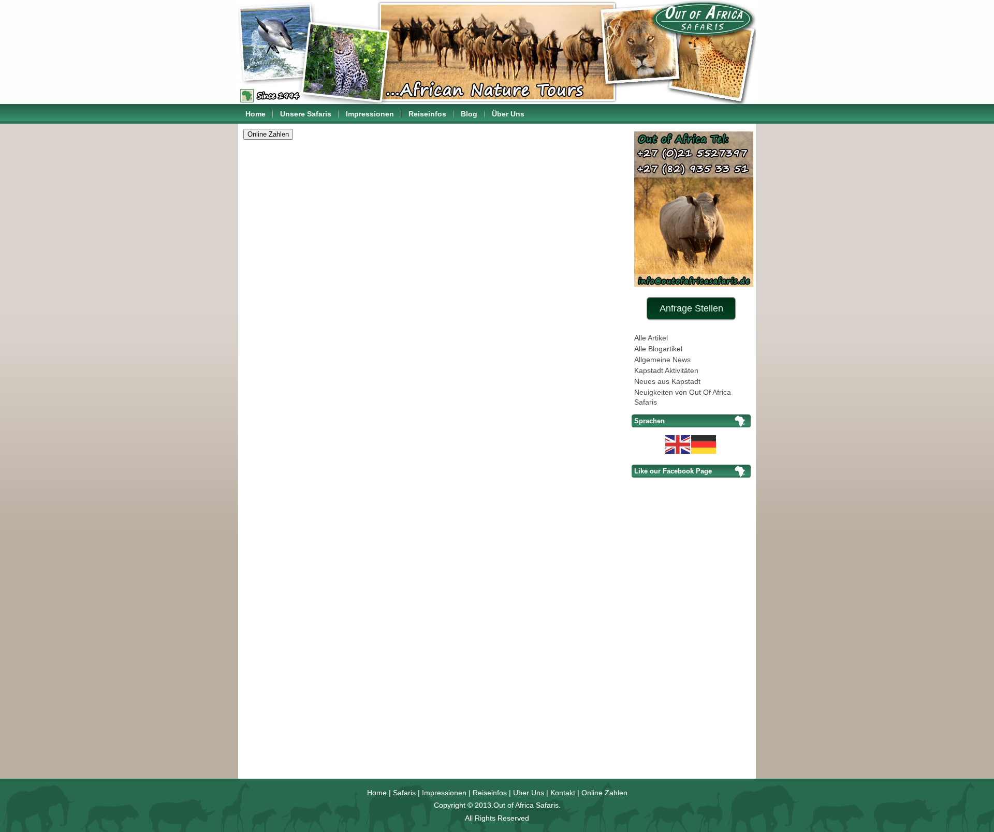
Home (255, 114)
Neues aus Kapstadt (667, 381)
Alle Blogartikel (658, 349)
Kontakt (562, 793)
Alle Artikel (651, 338)
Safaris (404, 793)
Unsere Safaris (305, 114)
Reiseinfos (427, 114)
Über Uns (508, 114)
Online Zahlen (604, 793)
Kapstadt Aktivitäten (666, 370)
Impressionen (370, 114)
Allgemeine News (662, 359)
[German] (704, 443)
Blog (469, 114)
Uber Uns (528, 793)
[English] (678, 443)
